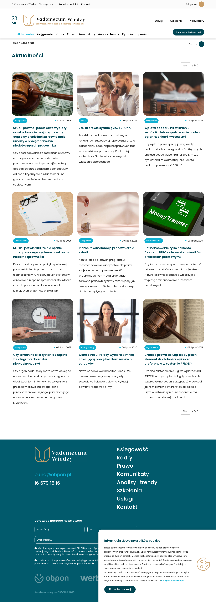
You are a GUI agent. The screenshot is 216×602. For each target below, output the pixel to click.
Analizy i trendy (108, 34)
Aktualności (25, 34)
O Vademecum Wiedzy (24, 4)
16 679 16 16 (47, 483)
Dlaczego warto (47, 4)
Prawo (71, 34)
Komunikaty (86, 34)
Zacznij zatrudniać (68, 4)
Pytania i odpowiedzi (136, 34)
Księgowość (45, 34)
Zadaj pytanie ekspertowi (188, 32)
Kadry (60, 34)
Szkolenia (129, 490)
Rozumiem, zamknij (120, 589)
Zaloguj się (191, 4)
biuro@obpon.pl (53, 474)
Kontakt (85, 4)
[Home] (13, 33)
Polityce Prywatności (172, 580)
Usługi (125, 498)
